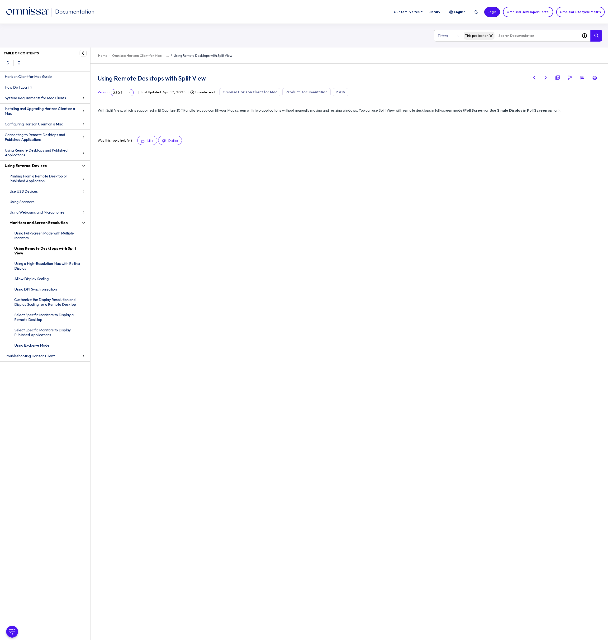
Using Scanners (22, 201)
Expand (8, 63)
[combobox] (521, 36)
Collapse (19, 63)
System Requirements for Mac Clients (35, 98)
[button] (476, 12)
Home (102, 55)
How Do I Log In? (18, 87)
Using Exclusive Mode (31, 345)
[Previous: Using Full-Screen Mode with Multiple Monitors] (534, 77)
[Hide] (83, 53)
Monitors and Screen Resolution (39, 222)
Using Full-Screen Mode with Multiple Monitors (44, 235)
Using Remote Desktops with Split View (45, 250)
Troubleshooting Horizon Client (30, 355)
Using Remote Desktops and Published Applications (36, 152)
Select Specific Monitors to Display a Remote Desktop (44, 317)
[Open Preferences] (12, 632)
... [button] (167, 55)
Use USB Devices (24, 191)
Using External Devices (26, 165)
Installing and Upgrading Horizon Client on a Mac (40, 111)
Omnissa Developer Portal (528, 12)
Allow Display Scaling (31, 278)
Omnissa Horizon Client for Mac (137, 55)
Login (492, 12)
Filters (443, 35)
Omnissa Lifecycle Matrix (580, 12)
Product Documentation (306, 92)
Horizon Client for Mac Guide (28, 76)
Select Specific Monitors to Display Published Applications (42, 332)
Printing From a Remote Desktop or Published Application (38, 178)
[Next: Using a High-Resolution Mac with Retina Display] (546, 77)
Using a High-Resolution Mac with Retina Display (47, 266)
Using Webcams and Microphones (37, 212)
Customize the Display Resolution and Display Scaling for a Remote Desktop (45, 302)
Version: (104, 92)
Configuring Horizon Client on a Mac (34, 124)
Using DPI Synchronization (35, 289)
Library (434, 12)
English (460, 12)
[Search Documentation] (596, 36)
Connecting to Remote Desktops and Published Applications (35, 137)
